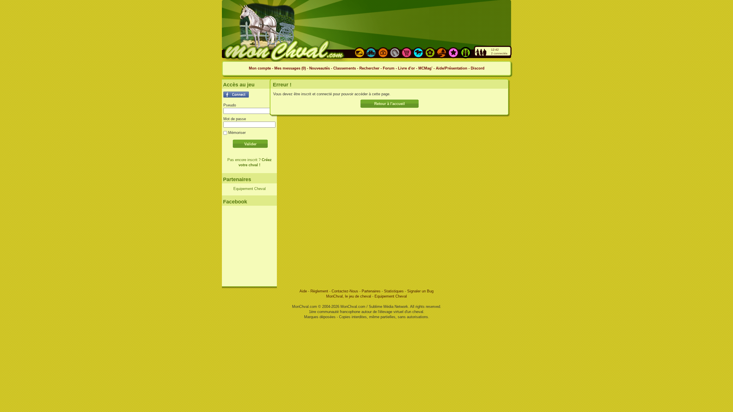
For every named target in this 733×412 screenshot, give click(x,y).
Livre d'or (406, 68)
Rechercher (369, 68)
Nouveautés (320, 68)
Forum (389, 68)
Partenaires (371, 291)
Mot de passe (234, 119)
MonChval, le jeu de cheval (349, 296)
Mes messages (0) (290, 68)
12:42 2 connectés (499, 51)
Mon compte (260, 68)
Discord (477, 68)
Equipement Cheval (249, 189)
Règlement (319, 291)
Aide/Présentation (451, 68)
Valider (250, 144)
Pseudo (229, 105)
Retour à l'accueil (389, 104)
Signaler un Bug (420, 291)
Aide (303, 291)
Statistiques (394, 291)
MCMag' (425, 68)
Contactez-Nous (345, 291)
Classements (344, 68)
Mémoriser (237, 132)
